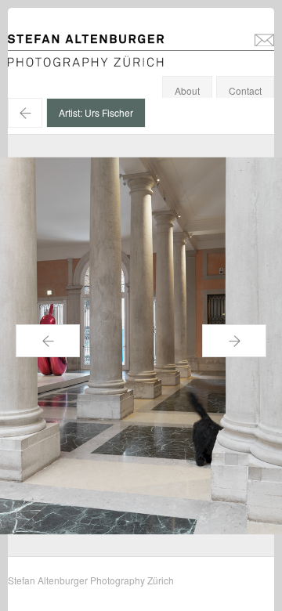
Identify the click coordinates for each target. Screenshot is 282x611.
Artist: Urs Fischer (96, 112)
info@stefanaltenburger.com (264, 39)
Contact (245, 90)
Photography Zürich (50, 58)
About (187, 90)
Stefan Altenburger (96, 42)
